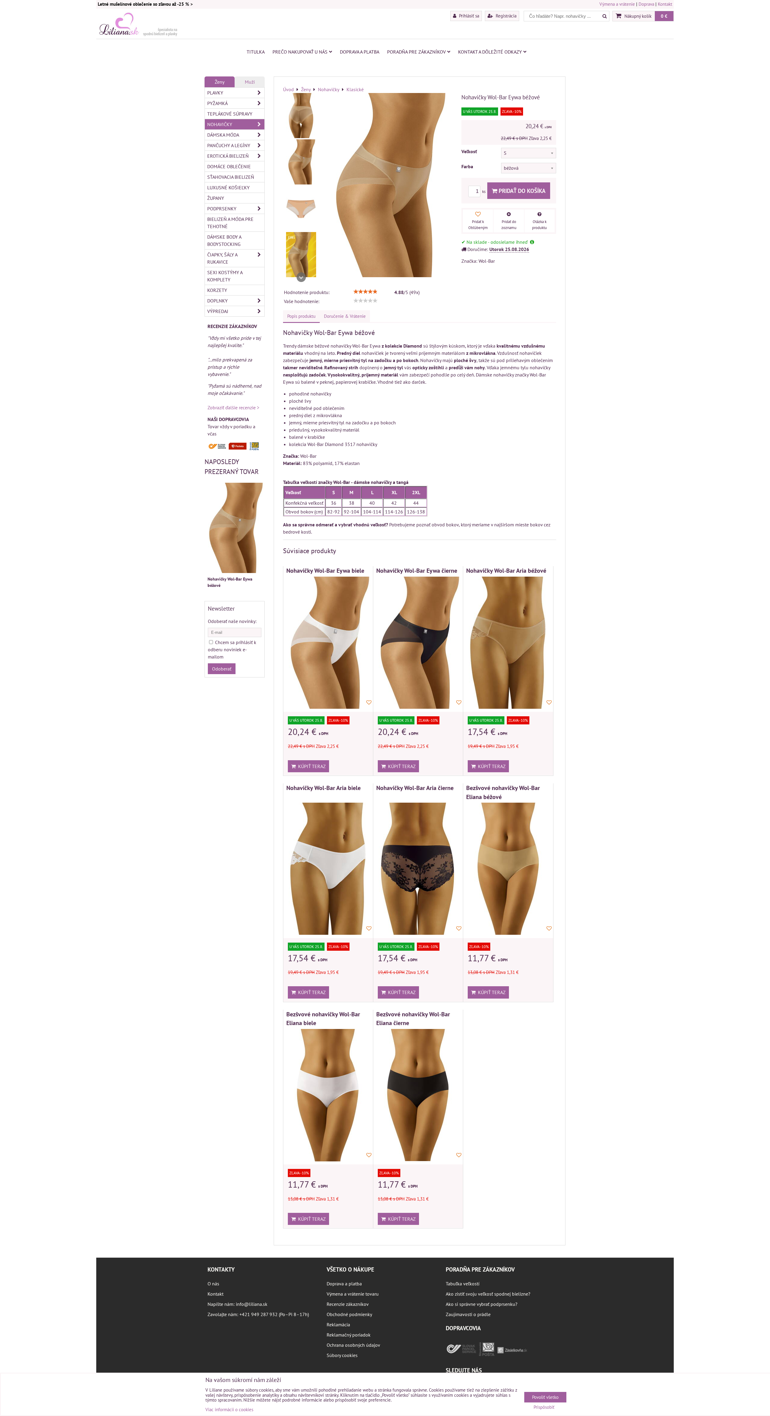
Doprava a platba (359, 52)
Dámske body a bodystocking (224, 240)
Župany (215, 198)
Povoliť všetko (545, 1397)
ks (484, 191)
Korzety (217, 290)
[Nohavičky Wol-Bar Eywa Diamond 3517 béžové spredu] (301, 254)
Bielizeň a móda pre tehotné (230, 222)
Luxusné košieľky (228, 187)
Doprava (646, 4)
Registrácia (505, 16)
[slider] (365, 291)
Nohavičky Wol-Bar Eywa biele (325, 570)
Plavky (215, 93)
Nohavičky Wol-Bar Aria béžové (506, 570)
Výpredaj (217, 311)
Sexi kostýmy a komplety (225, 276)
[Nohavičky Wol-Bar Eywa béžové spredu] (301, 161)
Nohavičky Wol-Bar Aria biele (323, 788)
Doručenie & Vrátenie (345, 316)
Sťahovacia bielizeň (230, 177)
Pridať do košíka (521, 190)
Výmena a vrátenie (617, 4)
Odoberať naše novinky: (232, 621)
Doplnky (217, 301)
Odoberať (221, 669)
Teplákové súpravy (229, 114)
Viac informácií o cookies (229, 1409)
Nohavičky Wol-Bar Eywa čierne (416, 570)
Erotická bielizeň (228, 156)
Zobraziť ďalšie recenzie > (233, 407)
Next (301, 277)
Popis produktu (301, 316)
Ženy (219, 82)
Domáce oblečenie (229, 166)
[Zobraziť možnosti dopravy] (235, 449)
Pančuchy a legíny (228, 145)
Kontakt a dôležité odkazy (490, 52)
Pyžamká (217, 103)
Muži (250, 82)
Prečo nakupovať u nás (300, 52)
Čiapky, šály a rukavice (222, 258)
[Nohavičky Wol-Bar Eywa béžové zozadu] (301, 115)
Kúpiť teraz (311, 766)
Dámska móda (223, 135)
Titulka (256, 52)
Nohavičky (219, 124)
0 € (664, 16)
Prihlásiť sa (468, 16)
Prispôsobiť (544, 1407)
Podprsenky (221, 209)
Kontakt (665, 4)
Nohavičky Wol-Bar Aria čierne (415, 788)
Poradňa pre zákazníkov (416, 52)
